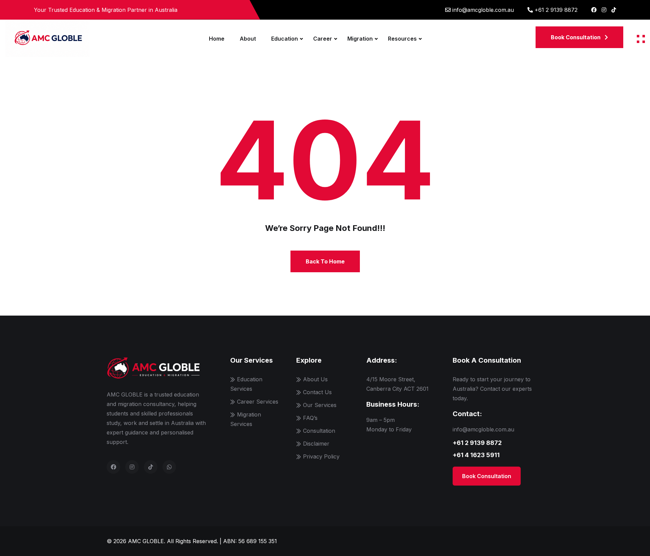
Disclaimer (316, 443)
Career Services (257, 401)
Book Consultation (486, 476)
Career (322, 38)
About (248, 38)
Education (284, 38)
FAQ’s (310, 417)
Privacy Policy (321, 456)
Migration (360, 38)
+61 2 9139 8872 (556, 9)
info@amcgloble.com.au (483, 9)
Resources (402, 38)
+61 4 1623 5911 (476, 454)
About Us (315, 379)
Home (216, 38)
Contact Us (317, 392)
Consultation (319, 430)
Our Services (320, 405)
